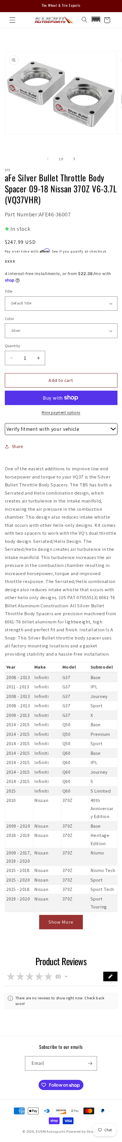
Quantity (12, 345)
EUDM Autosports (51, 1131)
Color (9, 318)
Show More (61, 922)
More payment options (61, 412)
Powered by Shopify (83, 1131)
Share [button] (17, 446)
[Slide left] (48, 159)
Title (8, 291)
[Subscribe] (90, 1063)
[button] (12, 20)
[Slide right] (74, 159)
